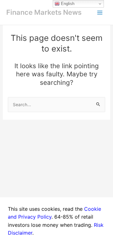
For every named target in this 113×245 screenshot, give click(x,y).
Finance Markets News (44, 12)
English (67, 3)
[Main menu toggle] (100, 12)
